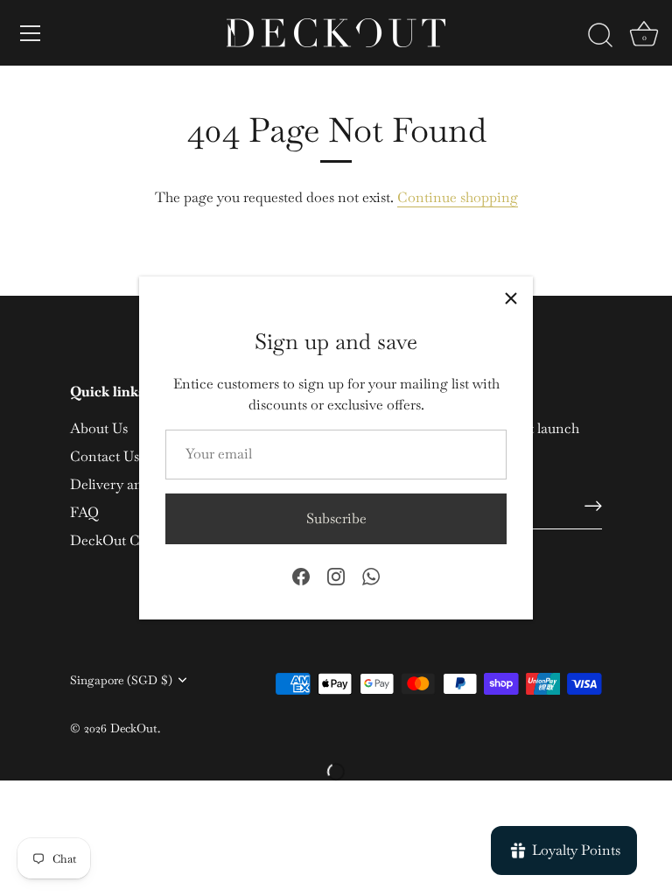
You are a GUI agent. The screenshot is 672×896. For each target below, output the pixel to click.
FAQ (84, 512)
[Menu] (30, 33)
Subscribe (336, 518)
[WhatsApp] (371, 575)
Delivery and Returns (136, 484)
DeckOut (134, 728)
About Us (99, 428)
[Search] (600, 36)
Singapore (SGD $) (121, 680)
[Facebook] (301, 575)
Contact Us (104, 456)
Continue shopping (457, 197)
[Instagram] (336, 575)
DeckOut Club (114, 540)
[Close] (511, 298)
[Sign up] (593, 505)
